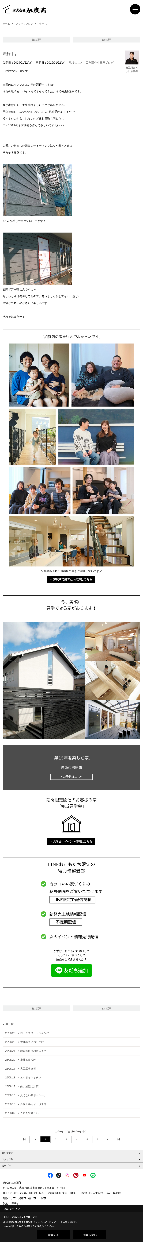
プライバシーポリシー (47, 1221)
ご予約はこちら (73, 776)
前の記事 (36, 39)
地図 (62, 1187)
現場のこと (76, 62)
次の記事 (106, 39)
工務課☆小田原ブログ (100, 62)
